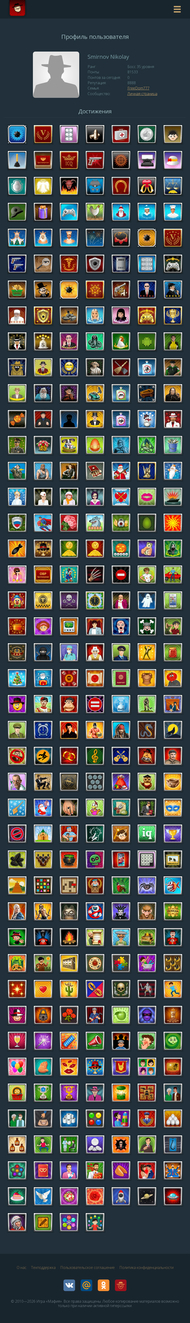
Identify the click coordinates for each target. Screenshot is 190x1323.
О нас (21, 1267)
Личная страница (142, 94)
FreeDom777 (138, 88)
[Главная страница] (17, 9)
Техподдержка (43, 1267)
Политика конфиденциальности (146, 1267)
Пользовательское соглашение (87, 1267)
